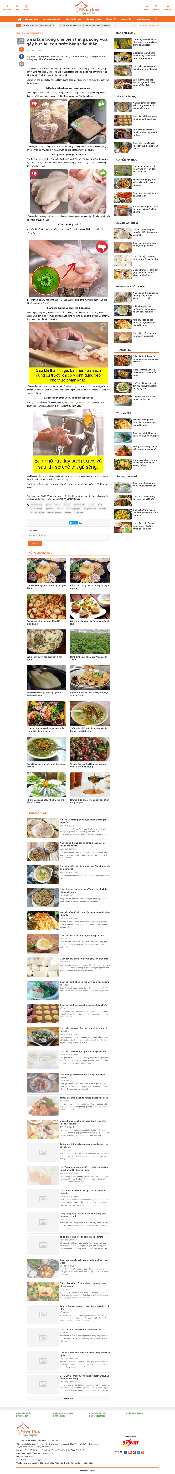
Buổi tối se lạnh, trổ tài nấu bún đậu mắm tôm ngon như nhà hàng (144, 55)
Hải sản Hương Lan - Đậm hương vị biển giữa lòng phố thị (145, 209)
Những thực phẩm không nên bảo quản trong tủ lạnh (89, 801)
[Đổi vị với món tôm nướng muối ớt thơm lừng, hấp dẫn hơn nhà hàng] (43, 1384)
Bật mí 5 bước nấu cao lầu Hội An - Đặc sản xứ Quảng (89, 694)
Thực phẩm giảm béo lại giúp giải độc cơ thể (81, 1237)
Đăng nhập (7, 9)
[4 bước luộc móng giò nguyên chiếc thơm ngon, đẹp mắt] (43, 828)
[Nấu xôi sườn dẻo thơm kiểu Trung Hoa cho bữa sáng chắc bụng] (43, 897)
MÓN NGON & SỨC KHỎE (69, 849)
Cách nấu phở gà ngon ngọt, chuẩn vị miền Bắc (83, 1051)
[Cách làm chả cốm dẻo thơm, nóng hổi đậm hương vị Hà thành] (123, 527)
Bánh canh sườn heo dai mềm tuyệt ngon (44, 658)
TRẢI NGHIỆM (124, 350)
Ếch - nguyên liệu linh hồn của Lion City (145, 194)
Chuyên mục (167, 9)
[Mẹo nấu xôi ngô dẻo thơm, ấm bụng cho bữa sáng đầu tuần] (43, 920)
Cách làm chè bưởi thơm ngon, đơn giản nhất (82, 936)
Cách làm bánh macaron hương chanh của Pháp (83, 1005)
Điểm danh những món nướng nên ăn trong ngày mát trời (145, 359)
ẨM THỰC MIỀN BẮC (127, 476)
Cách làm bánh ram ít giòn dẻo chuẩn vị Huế (89, 622)
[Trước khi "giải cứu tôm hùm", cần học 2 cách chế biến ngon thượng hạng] (43, 1407)
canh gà (68, 512)
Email (146, 9)
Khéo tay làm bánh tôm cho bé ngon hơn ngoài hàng (144, 372)
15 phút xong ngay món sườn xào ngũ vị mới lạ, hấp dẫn (144, 182)
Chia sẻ (74, 523)
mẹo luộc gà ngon (73, 509)
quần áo (57, 505)
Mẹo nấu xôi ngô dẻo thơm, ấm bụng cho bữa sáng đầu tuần (144, 322)
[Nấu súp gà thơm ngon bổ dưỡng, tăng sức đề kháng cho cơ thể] (43, 851)
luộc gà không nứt (90, 509)
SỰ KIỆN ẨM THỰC (126, 159)
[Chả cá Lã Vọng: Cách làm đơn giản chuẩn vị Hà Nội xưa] (123, 514)
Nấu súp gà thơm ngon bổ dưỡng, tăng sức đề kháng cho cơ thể (145, 295)
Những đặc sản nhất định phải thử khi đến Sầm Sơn (45, 801)
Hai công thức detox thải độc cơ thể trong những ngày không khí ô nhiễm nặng (84, 1168)
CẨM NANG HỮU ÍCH (67, 826)
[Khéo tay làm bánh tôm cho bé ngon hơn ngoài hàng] (123, 374)
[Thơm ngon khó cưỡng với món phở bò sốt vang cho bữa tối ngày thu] (43, 1453)
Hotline (26, 9)
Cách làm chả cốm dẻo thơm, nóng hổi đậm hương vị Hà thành (144, 526)
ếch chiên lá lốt (79, 505)
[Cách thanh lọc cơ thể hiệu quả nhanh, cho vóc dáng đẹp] (43, 1198)
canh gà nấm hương (54, 512)
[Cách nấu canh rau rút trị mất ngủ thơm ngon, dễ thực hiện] (43, 1036)
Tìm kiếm (155, 9)
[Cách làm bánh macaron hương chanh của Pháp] (43, 1013)
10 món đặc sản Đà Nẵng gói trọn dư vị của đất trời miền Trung (89, 765)
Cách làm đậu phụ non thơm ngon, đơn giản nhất (84, 959)
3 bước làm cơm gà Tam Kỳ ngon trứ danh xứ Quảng (44, 694)
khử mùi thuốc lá (37, 509)
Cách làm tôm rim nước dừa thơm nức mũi (80, 1329)
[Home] (21, 49)
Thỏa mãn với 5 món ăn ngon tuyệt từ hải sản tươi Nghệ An (88, 729)
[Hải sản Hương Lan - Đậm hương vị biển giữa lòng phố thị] (123, 210)
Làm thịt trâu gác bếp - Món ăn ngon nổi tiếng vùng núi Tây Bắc (144, 82)
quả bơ (48, 505)
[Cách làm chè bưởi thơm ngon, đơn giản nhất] (43, 943)
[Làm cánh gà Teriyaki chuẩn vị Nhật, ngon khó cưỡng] (43, 1083)
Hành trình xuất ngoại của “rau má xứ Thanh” (88, 658)
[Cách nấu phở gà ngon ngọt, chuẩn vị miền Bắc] (43, 1059)
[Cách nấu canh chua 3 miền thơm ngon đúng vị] (123, 70)
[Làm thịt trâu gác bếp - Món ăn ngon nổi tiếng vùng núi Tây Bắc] (123, 84)
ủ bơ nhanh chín (36, 505)
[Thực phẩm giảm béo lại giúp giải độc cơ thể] (43, 1245)
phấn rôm (49, 509)
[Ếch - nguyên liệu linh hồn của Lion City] (123, 197)
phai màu (67, 505)
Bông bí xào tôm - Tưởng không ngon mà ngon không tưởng (145, 462)
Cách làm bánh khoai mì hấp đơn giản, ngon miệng (84, 982)
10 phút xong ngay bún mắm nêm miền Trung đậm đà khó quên (45, 729)
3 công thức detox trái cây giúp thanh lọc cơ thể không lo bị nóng (145, 272)
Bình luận (20, 41)
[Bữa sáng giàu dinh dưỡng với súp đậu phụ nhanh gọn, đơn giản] (43, 874)
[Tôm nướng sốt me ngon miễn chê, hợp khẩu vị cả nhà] (43, 1314)
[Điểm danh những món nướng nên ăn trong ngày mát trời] (123, 360)
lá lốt (100, 505)
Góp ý (17, 9)
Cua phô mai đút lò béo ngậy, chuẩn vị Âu (144, 398)
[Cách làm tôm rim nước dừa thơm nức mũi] (43, 1337)
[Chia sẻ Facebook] (21, 56)
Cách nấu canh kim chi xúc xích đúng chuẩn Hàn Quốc (145, 146)
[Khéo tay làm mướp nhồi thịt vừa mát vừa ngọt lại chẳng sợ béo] (123, 387)
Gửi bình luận (35, 544)
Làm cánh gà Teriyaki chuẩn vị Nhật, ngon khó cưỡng (145, 132)
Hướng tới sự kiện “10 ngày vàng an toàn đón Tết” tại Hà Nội (144, 169)
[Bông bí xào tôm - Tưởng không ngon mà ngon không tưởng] (43, 1291)
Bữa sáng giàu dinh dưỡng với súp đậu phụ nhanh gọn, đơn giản (65, 25)
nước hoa (60, 509)
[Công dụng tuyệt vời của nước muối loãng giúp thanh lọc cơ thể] (43, 1222)
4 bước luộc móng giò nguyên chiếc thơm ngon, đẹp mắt (145, 232)
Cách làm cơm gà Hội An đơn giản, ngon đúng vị (46, 586)
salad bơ (103, 509)
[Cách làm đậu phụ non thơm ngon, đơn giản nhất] (43, 967)
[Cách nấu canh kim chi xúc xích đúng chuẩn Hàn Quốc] (43, 1268)
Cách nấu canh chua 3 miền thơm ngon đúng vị (145, 67)
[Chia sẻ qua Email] (21, 64)
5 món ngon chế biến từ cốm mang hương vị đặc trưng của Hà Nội (145, 42)
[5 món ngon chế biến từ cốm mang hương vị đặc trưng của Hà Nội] (123, 43)
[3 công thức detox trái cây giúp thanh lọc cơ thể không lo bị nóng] (43, 1129)
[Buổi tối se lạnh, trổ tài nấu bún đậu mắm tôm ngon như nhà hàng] (123, 57)
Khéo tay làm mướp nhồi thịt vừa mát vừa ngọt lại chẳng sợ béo (145, 386)
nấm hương (79, 512)
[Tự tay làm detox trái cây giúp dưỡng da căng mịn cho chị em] (43, 1152)
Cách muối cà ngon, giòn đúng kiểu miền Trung (44, 622)
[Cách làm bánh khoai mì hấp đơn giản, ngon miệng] (43, 990)
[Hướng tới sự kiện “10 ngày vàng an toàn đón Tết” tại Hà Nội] (123, 170)
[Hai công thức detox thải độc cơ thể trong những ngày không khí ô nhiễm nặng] (43, 1175)
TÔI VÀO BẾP (64, 985)
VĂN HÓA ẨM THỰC (67, 895)
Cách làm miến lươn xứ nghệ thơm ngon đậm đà (46, 765)
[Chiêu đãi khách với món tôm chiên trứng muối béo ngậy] (43, 1361)
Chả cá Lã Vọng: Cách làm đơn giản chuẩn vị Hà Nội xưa (145, 512)
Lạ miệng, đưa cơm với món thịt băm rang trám (82, 1468)
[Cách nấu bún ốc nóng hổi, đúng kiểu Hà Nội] (123, 500)
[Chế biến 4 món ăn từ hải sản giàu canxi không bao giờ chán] (43, 1430)
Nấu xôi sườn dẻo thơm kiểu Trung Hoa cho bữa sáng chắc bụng (145, 105)
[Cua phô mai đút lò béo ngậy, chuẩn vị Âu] (123, 400)
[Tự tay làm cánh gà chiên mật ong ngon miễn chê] (43, 1106)
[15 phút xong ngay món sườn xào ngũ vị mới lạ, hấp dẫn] (123, 183)
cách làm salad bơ (37, 512)
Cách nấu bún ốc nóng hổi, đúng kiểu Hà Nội (144, 497)
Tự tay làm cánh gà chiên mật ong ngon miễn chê (84, 1098)
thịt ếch (92, 505)
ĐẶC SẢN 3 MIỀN (125, 33)
